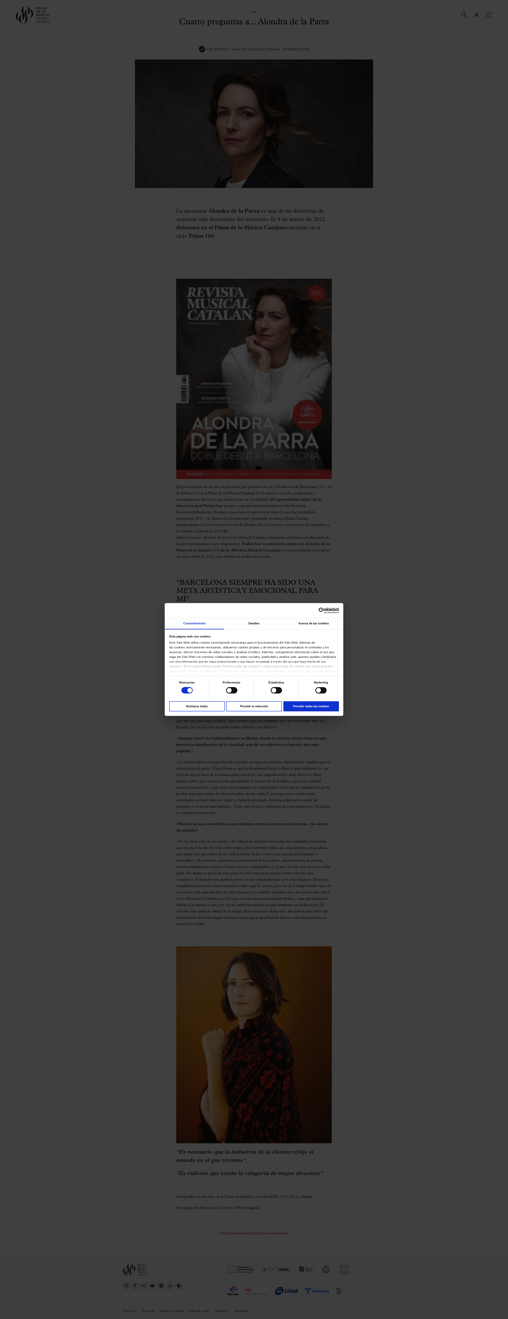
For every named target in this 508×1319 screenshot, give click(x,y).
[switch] (231, 690)
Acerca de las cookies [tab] (313, 623)
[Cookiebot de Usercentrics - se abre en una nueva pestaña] (321, 610)
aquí (307, 671)
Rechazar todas (197, 706)
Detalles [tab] (254, 623)
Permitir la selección (254, 706)
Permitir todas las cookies (311, 706)
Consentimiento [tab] (194, 623)
